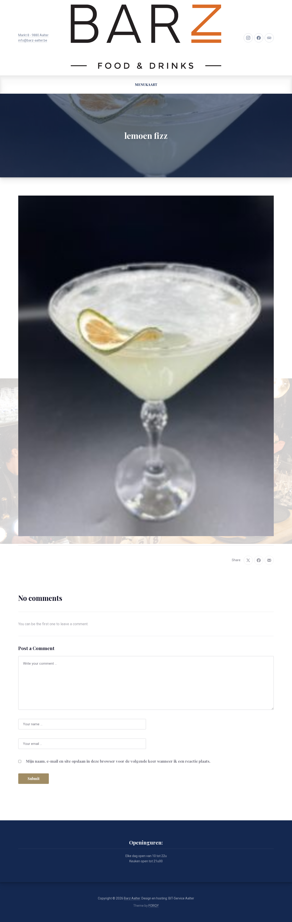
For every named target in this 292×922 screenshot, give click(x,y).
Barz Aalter (132, 898)
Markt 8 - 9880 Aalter (33, 35)
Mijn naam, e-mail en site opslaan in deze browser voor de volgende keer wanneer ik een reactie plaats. (118, 761)
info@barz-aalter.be (32, 40)
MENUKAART (146, 84)
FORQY (154, 905)
